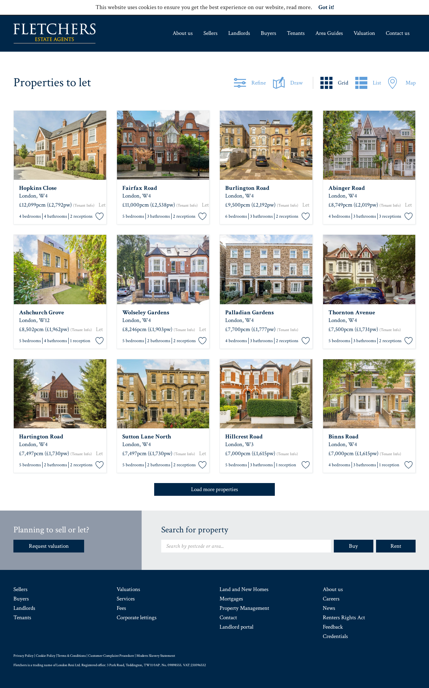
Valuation (364, 33)
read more (298, 7)
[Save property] (100, 217)
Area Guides (329, 33)
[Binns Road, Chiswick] (369, 394)
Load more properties (214, 489)
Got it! (326, 7)
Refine (258, 83)
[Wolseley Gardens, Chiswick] (163, 269)
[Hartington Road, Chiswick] (60, 394)
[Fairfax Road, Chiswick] (163, 145)
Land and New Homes (244, 589)
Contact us (398, 33)
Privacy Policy (23, 655)
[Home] (54, 33)
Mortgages (231, 598)
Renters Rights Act (344, 617)
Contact (228, 617)
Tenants (296, 33)
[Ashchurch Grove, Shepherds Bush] (60, 269)
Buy (353, 546)
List (377, 83)
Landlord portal (236, 627)
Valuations (128, 589)
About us (183, 33)
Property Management (244, 608)
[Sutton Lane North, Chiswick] (163, 394)
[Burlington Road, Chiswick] (266, 145)
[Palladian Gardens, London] (266, 269)
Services (126, 598)
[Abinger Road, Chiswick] (369, 145)
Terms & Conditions (71, 655)
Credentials (335, 636)
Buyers (268, 33)
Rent (395, 546)
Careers (331, 598)
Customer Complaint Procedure (111, 655)
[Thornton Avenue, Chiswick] (369, 269)
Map (411, 83)
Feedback (333, 627)
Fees (121, 608)
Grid (343, 83)
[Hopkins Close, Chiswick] (60, 145)
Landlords (239, 33)
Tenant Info (83, 205)
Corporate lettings (137, 617)
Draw (296, 83)
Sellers (210, 33)
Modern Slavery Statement (155, 655)
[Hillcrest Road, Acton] (266, 394)
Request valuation (49, 546)
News (329, 608)
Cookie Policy (45, 655)
